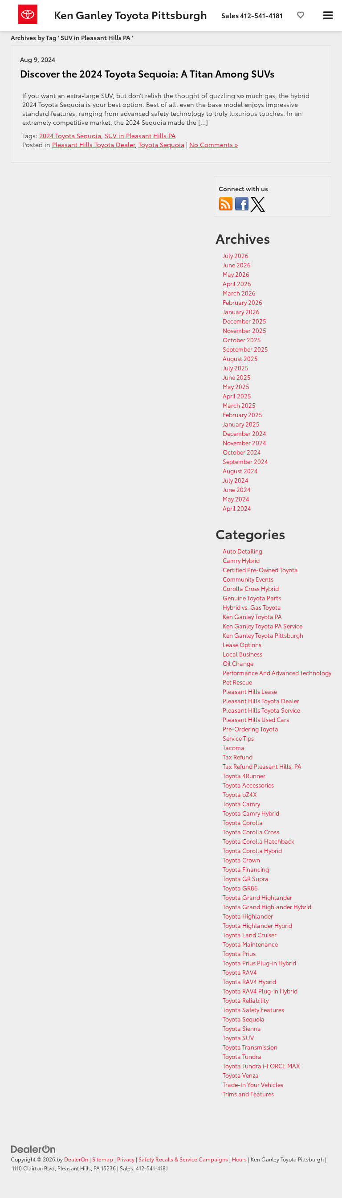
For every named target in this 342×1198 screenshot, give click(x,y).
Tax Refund (237, 757)
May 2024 (236, 499)
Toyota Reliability (246, 1000)
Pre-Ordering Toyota (250, 729)
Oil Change (238, 663)
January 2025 (241, 424)
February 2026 (242, 302)
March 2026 (239, 293)
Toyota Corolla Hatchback (258, 841)
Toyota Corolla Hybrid (252, 850)
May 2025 (236, 386)
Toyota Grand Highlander (257, 897)
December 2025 (244, 321)
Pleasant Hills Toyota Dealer (93, 144)
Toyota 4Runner (244, 775)
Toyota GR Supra (246, 878)
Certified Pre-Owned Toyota (260, 570)
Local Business (242, 654)
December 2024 (244, 433)
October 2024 (242, 452)
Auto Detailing (242, 551)
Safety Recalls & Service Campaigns (183, 1159)
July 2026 (235, 255)
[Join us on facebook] (242, 203)
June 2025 (237, 377)
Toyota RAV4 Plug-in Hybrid (260, 991)
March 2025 (239, 405)
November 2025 (244, 330)
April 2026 (237, 283)
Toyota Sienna (242, 1028)
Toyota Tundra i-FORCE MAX (261, 1066)
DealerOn (76, 1159)
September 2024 (245, 461)
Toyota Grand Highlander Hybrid (267, 907)
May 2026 (236, 274)
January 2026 (241, 312)
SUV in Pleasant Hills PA (140, 135)
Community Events (248, 579)
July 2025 (235, 368)
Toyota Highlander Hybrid (257, 925)
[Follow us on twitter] (258, 203)
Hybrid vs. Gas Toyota (252, 607)
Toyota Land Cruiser (250, 935)
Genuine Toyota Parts (252, 598)
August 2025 (240, 358)
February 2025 (242, 414)
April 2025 (237, 396)
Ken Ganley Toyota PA (252, 616)
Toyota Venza (241, 1075)
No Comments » (213, 144)
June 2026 (237, 265)
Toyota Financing (246, 869)
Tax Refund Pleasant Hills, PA (262, 766)
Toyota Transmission (250, 1047)
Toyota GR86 (240, 888)
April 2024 (237, 508)
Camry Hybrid (241, 560)
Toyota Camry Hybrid (251, 813)
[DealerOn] (33, 1148)
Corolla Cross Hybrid (251, 588)
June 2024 (237, 489)
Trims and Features (248, 1094)
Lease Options (242, 644)
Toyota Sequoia (161, 144)
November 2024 (244, 443)
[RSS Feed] (226, 203)
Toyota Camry (241, 804)
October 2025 (242, 340)
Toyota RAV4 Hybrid (249, 981)
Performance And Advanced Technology (277, 673)
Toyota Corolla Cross (251, 832)
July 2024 (235, 480)
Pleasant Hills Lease (250, 691)
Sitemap (102, 1159)
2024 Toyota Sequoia (70, 135)
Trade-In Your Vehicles (253, 1084)
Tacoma (233, 747)
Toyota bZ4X (240, 794)
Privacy (125, 1159)
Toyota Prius (239, 953)
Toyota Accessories (248, 785)
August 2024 (240, 471)
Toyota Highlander (248, 916)
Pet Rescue (237, 682)
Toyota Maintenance (250, 944)
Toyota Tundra (242, 1056)
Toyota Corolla (243, 822)
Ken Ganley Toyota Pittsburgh (263, 635)
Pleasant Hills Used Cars (256, 719)
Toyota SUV (238, 1038)
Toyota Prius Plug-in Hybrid (259, 963)
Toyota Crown (241, 860)
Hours (239, 1159)
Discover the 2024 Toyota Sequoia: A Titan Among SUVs (147, 73)
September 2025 (245, 349)
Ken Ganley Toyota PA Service (262, 626)
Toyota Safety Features (253, 1009)
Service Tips (238, 738)
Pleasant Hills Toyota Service (261, 710)
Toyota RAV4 (240, 972)
